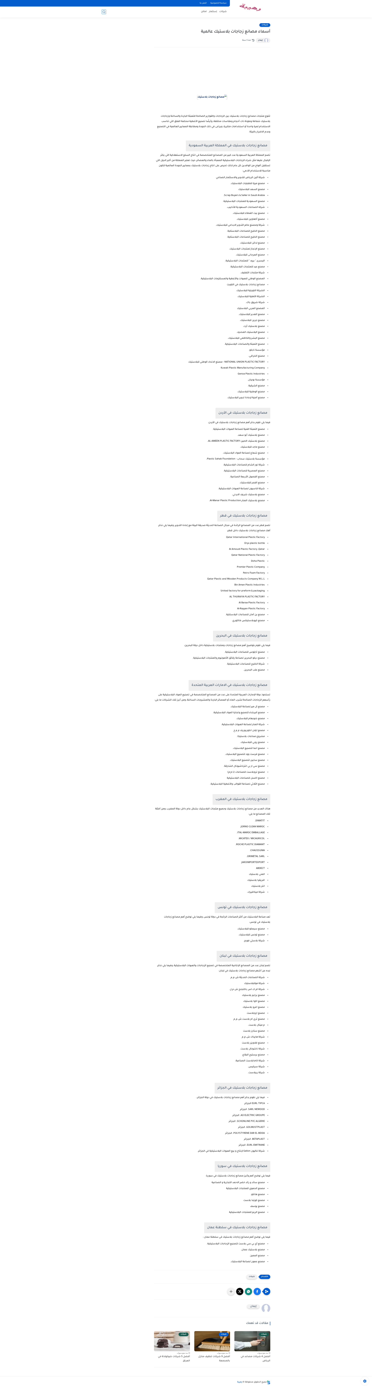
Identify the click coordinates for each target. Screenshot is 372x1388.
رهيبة (239, 1382)
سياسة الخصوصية (218, 3)
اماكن (204, 11)
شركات (223, 11)
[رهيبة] (251, 8)
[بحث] (104, 12)
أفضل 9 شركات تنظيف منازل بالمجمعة (214, 1358)
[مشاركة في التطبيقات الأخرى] (231, 1291)
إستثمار (213, 11)
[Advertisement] (212, 75)
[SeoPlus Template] (268, 1382)
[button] (257, 1291)
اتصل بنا (203, 3)
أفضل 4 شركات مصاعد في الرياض (255, 1358)
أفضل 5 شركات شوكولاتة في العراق (174, 1358)
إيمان (260, 40)
